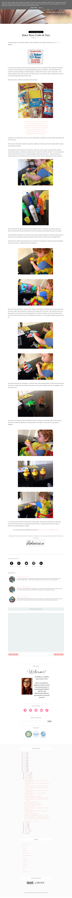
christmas (25, 850)
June (26, 824)
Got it (40, 7)
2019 (24, 763)
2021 (24, 760)
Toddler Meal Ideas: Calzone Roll (32, 805)
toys (24, 869)
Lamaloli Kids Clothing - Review (32, 796)
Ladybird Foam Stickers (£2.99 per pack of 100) (36, 127)
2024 (24, 755)
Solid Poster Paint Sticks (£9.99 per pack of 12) (36, 121)
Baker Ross (58, 42)
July (26, 822)
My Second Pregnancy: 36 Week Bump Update (36, 808)
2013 (24, 833)
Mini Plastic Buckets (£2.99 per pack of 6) (36, 123)
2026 (24, 752)
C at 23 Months (28, 788)
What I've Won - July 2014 (31, 821)
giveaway (25, 862)
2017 (24, 766)
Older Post (58, 654)
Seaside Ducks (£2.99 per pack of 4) (36, 129)
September (28, 777)
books (24, 848)
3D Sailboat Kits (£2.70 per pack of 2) (36, 133)
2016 (24, 768)
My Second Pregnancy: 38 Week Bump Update (36, 787)
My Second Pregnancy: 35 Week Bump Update (36, 816)
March (26, 828)
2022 (24, 758)
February (27, 830)
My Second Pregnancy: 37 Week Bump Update (36, 797)
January (27, 831)
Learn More (33, 7)
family (24, 857)
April (26, 827)
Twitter (50, 529)
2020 (25, 762)
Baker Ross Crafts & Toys (30, 801)
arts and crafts (26, 843)
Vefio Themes (44, 892)
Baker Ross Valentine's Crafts (24, 586)
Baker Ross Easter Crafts (22, 597)
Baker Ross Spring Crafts (22, 576)
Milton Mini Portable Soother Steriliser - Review (36, 815)
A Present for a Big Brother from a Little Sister (36, 785)
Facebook (45, 529)
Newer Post (13, 654)
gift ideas (25, 860)
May (26, 825)
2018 (24, 765)
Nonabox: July (28, 809)
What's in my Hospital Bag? (31, 813)
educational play (27, 855)
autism (25, 846)
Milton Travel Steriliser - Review (32, 803)
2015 (24, 769)
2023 (24, 757)
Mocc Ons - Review (29, 806)
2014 (24, 771)
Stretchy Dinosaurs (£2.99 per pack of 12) (36, 131)
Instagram (55, 529)
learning (25, 864)
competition (26, 853)
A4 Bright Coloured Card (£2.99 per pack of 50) (36, 125)
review (24, 867)
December (27, 772)
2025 (24, 754)
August (27, 778)
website (40, 529)
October (27, 775)
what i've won (26, 871)
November (27, 774)
